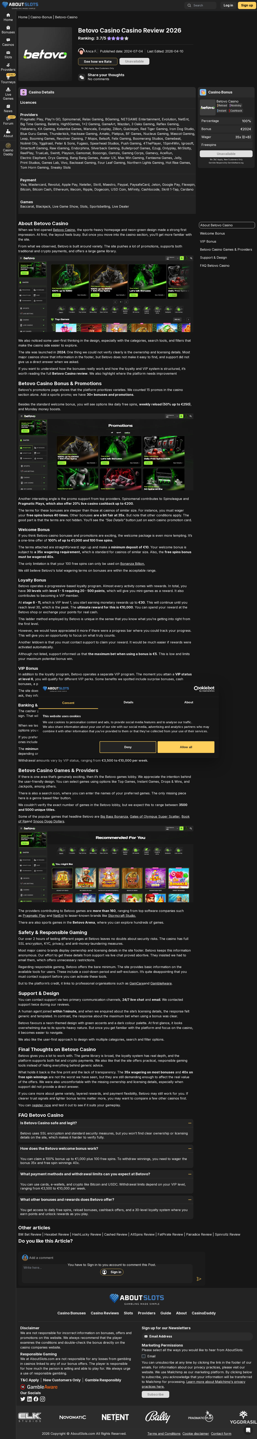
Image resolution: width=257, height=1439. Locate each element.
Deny (128, 747)
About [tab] (188, 702)
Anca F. (91, 51)
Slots (8, 57)
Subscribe (155, 1394)
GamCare (137, 983)
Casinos (8, 45)
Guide (165, 1313)
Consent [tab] (68, 703)
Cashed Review (115, 1234)
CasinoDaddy (204, 1313)
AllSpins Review (142, 1234)
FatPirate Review (170, 1234)
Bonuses (8, 32)
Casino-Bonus (41, 17)
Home (23, 17)
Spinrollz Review (227, 1234)
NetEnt (58, 916)
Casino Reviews (105, 1313)
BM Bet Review (29, 1234)
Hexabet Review (56, 1234)
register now (41, 1105)
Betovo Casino (64, 230)
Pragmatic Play (34, 916)
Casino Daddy (8, 152)
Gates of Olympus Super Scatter (154, 816)
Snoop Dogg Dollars (48, 821)
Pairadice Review (199, 1234)
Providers (146, 1313)
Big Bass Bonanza (114, 816)
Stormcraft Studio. (122, 916)
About (8, 136)
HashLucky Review (86, 1234)
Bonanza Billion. (132, 564)
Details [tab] (129, 702)
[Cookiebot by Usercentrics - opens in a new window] (196, 689)
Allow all (186, 747)
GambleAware (161, 983)
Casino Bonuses (71, 1313)
